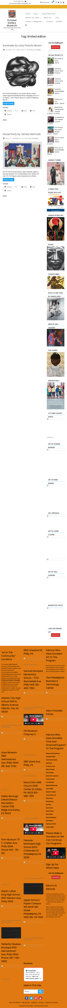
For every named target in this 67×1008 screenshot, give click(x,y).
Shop (35, 14)
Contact (49, 21)
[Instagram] (61, 2)
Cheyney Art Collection (51, 1002)
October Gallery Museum (12, 23)
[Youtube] (63, 2)
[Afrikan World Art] (55, 229)
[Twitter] (58, 2)
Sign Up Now (55, 47)
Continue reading (8, 103)
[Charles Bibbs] (55, 282)
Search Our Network (15, 1002)
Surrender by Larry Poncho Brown (22, 45)
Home (27, 14)
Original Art (34, 1002)
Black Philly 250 (48, 14)
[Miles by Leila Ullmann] (55, 337)
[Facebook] (26, 998)
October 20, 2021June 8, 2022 (18, 50)
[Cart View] (52, 2)
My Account (45, 2)
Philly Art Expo (26, 1002)
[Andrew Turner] (55, 173)
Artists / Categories (33, 21)
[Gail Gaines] (55, 364)
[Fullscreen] (41, 723)
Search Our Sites (32, 18)
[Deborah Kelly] (55, 396)
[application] (11, 932)
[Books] (55, 258)
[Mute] (39, 723)
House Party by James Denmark (22, 134)
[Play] (26, 723)
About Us (47, 18)
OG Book (41, 1002)
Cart (57, 18)
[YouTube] (40, 998)
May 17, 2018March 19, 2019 (17, 138)
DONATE (59, 21)
